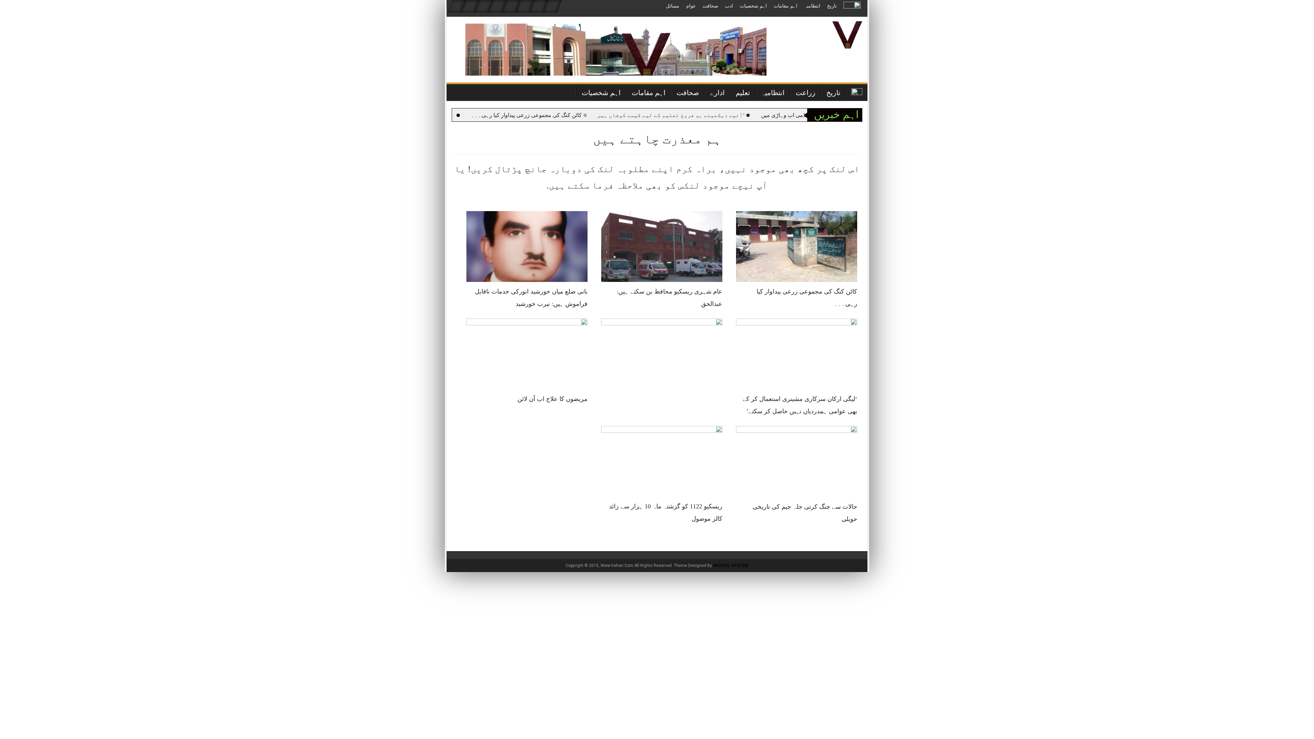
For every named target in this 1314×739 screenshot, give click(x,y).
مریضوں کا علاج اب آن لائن (552, 399)
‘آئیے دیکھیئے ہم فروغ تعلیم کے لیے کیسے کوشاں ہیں (695, 115)
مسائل (672, 6)
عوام (691, 6)
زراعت (805, 92)
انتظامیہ (812, 6)
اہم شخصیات (753, 6)
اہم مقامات (785, 6)
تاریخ (832, 6)
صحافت (710, 6)
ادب (729, 6)
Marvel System (730, 565)
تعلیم (743, 92)
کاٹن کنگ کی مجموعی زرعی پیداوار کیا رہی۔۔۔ (550, 115)
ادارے (717, 92)
